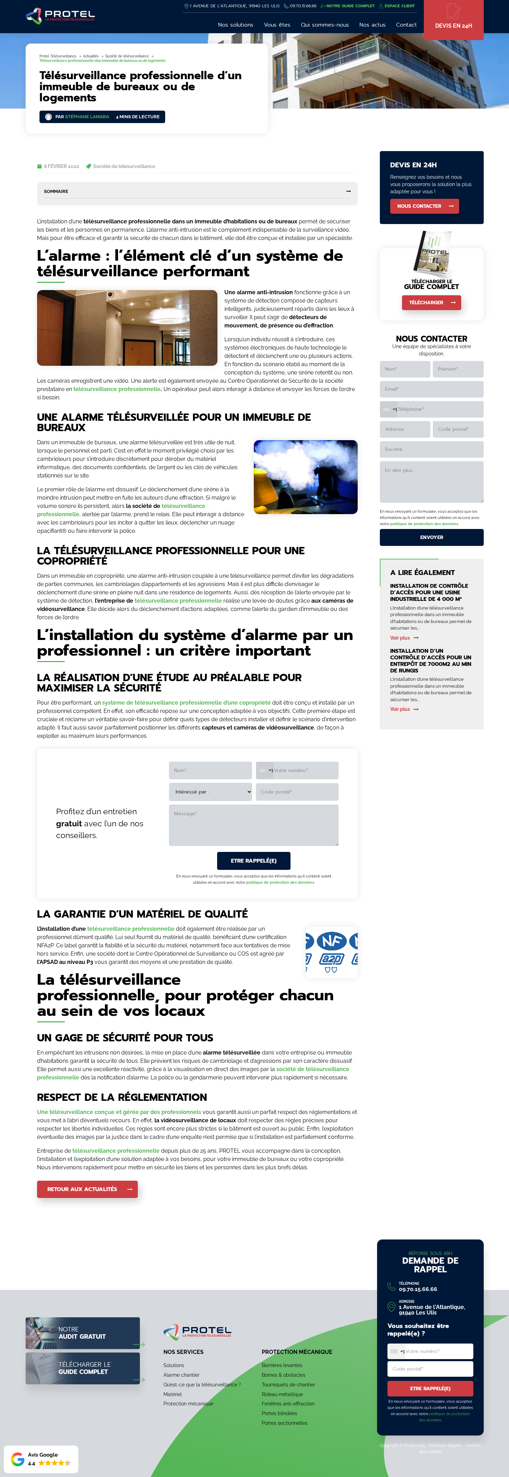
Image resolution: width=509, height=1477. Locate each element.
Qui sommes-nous (325, 25)
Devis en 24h (453, 25)
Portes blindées (279, 1413)
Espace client (400, 6)
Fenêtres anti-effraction (288, 1403)
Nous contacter (419, 206)
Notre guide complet (351, 6)
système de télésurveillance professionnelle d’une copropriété (186, 702)
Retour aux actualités (82, 1189)
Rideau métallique (282, 1394)
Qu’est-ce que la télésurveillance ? (202, 1384)
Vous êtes (277, 25)
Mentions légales (445, 1445)
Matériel (172, 1394)
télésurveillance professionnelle (117, 389)
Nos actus (372, 25)
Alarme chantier (181, 1375)
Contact (406, 25)
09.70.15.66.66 (303, 6)
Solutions (173, 1365)
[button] (41, 1459)
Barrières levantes (282, 1365)
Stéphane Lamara (87, 116)
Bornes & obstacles (283, 1375)
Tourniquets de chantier (288, 1384)
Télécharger (426, 302)
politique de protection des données (280, 882)
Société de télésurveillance (124, 166)
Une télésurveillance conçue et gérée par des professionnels (119, 1112)
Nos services (183, 1352)
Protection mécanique (188, 1403)
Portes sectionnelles (284, 1423)
